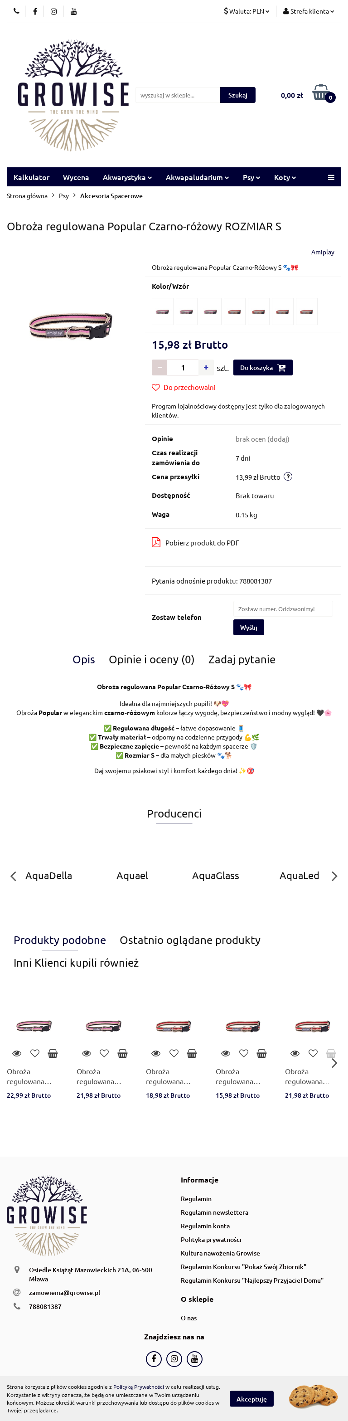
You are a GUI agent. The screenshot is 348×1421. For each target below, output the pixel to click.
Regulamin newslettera (214, 1212)
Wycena (76, 177)
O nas (189, 1318)
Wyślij (248, 627)
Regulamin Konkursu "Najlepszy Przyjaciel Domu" (252, 1280)
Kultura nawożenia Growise (220, 1253)
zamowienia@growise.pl (64, 1292)
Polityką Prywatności (138, 1386)
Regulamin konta (205, 1225)
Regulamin (196, 1198)
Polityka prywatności (211, 1239)
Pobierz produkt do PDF (202, 542)
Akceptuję (252, 1398)
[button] (199, 1180)
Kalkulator (31, 177)
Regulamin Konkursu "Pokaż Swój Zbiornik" (243, 1266)
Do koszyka (257, 367)
